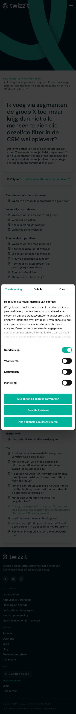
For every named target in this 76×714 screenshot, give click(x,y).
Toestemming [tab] (13, 288)
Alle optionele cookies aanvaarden (38, 398)
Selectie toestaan (38, 410)
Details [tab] (38, 288)
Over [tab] (62, 288)
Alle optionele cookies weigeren (38, 421)
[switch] (67, 361)
